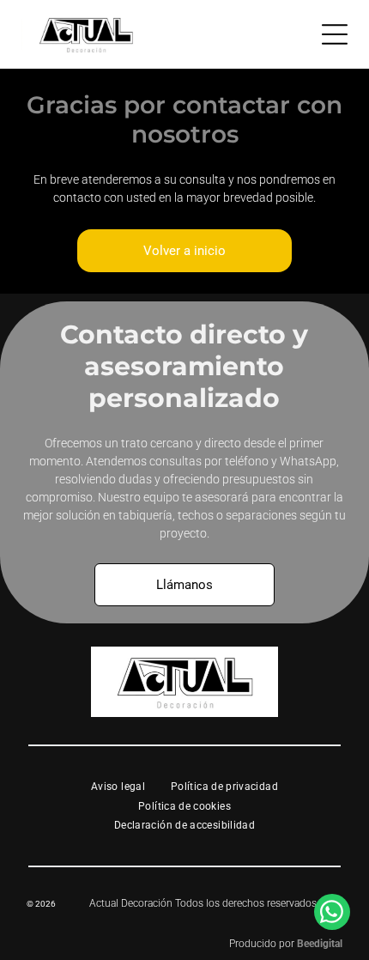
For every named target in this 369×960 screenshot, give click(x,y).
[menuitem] (118, 787)
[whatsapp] (332, 914)
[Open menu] (335, 34)
